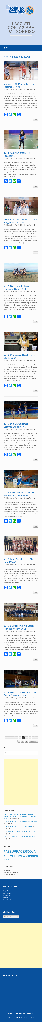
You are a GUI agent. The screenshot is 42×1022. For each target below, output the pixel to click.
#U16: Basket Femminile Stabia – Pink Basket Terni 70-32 (20, 627)
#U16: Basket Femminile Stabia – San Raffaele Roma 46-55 (20, 494)
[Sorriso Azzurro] (21, 10)
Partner (5, 897)
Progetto (6, 891)
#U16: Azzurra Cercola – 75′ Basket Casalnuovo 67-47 (21, 821)
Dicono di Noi (7, 899)
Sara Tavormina (31, 89)
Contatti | (23, 1018)
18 (26, 741)
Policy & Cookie (30, 1018)
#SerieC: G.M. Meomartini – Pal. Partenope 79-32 (19, 85)
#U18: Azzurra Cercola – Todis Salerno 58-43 (18, 826)
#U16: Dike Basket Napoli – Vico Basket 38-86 (19, 356)
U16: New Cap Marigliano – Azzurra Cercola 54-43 (19, 836)
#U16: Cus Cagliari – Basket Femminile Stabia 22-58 (17, 287)
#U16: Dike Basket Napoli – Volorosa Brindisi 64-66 (17, 425)
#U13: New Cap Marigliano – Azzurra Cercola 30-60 (20, 831)
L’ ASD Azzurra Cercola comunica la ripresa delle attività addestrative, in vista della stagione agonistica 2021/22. (20, 816)
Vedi (36, 119)
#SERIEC (6, 860)
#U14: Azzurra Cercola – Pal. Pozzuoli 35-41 (18, 154)
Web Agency (11, 1018)
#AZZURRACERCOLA (20, 851)
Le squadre (6, 895)
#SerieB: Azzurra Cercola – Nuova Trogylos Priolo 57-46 (20, 221)
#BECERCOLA (14, 856)
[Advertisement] (21, 782)
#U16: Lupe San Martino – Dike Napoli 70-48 (19, 561)
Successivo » (33, 741)
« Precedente (10, 738)
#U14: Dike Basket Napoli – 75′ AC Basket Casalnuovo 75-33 (20, 694)
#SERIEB (32, 856)
